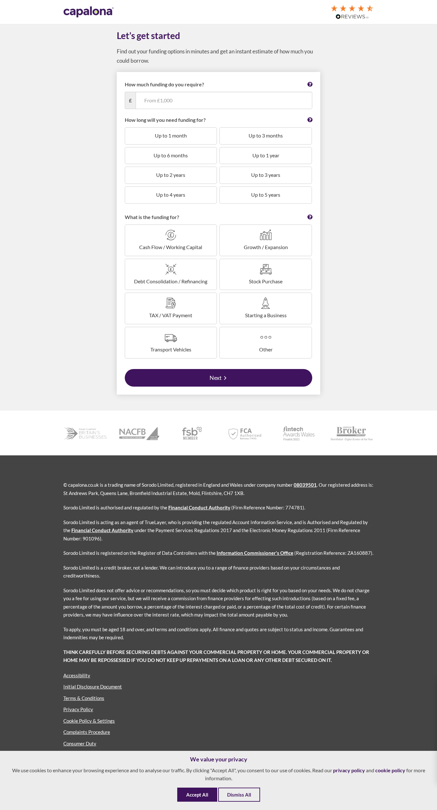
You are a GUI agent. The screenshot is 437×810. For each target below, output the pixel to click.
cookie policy (390, 770)
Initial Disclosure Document (92, 686)
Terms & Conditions (83, 698)
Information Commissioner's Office (255, 553)
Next (216, 377)
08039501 (305, 485)
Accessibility (76, 675)
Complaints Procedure (86, 732)
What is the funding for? (152, 217)
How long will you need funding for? (165, 120)
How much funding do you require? (164, 84)
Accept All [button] (197, 795)
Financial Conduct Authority (199, 507)
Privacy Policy (78, 709)
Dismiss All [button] (239, 795)
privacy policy (349, 770)
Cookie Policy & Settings (89, 721)
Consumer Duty (79, 743)
